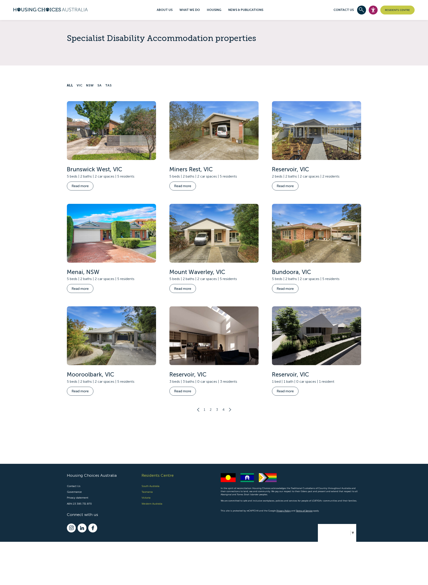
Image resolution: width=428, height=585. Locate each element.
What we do (189, 10)
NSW (90, 85)
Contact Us (343, 10)
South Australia (150, 486)
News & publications (245, 10)
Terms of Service (304, 510)
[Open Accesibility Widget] (373, 10)
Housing (214, 10)
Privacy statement (77, 497)
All (70, 85)
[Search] (361, 10)
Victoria (146, 497)
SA (99, 85)
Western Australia (152, 503)
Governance (74, 491)
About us (165, 10)
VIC (79, 85)
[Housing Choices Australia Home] (50, 9)
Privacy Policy (283, 510)
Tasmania (147, 491)
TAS (108, 85)
